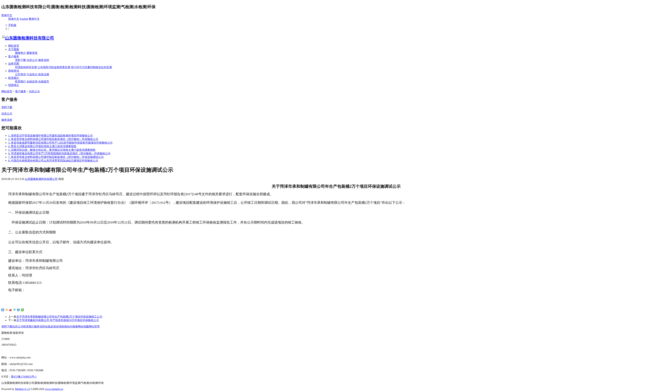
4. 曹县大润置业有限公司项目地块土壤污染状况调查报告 (42, 146)
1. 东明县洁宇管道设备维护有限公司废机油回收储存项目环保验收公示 (50, 135)
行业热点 (32, 74)
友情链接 (61, 326)
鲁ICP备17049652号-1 (24, 376)
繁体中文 (34, 18)
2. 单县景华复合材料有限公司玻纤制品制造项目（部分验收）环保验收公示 (53, 139)
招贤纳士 (13, 85)
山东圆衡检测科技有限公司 (41, 179)
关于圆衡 (13, 49)
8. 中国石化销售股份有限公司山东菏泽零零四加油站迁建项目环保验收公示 (53, 160)
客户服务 (13, 56)
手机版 (12, 25)
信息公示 (32, 60)
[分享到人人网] (18, 310)
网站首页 (13, 45)
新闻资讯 (13, 70)
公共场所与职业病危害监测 (54, 67)
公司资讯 (20, 74)
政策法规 (43, 74)
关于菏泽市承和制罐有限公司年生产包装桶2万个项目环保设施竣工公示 (59, 316)
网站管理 (94, 326)
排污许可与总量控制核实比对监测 (91, 67)
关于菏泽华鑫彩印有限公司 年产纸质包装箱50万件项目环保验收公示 (57, 320)
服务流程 (43, 60)
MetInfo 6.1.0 (22, 389)
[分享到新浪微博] (10, 310)
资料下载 (20, 60)
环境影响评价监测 (26, 67)
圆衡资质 (32, 52)
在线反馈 (32, 81)
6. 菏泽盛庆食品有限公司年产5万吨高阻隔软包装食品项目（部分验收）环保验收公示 (59, 153)
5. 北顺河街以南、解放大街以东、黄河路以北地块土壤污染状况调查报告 (52, 149)
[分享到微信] (22, 310)
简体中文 (6, 15)
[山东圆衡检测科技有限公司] (27, 38)
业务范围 (13, 63)
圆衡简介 (20, 52)
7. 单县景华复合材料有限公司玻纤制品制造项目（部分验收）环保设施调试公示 (56, 157)
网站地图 (83, 326)
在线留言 (43, 81)
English (24, 18)
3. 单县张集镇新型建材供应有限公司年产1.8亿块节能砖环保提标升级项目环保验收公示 (60, 142)
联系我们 (13, 77)
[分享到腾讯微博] (14, 310)
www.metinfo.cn (54, 389)
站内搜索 (72, 326)
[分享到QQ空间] (6, 310)
